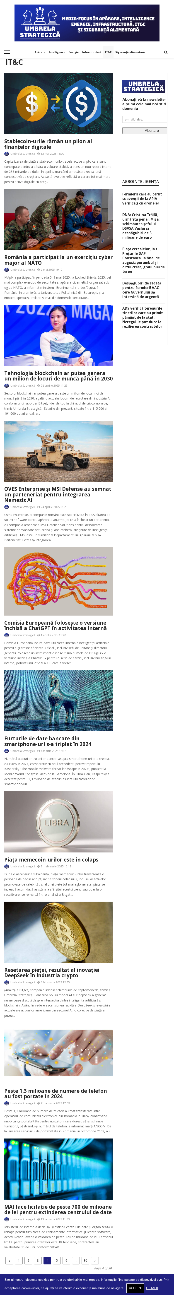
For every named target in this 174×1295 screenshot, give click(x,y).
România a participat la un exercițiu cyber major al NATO (58, 260)
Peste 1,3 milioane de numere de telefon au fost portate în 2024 (55, 1093)
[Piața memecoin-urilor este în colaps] (58, 821)
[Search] (166, 52)
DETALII (152, 1288)
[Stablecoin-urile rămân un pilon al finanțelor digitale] (58, 103)
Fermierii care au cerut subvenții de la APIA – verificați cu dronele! (142, 198)
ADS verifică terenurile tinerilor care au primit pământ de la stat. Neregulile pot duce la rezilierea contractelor (142, 317)
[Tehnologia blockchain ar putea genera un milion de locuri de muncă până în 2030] (58, 335)
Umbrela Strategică (22, 154)
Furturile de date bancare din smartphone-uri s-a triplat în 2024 (47, 741)
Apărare (40, 52)
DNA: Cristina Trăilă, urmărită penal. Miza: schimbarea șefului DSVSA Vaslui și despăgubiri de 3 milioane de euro (141, 226)
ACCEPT (135, 1288)
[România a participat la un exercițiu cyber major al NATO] (58, 219)
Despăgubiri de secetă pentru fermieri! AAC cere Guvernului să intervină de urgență (141, 290)
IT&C (108, 52)
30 (85, 1260)
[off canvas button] (7, 52)
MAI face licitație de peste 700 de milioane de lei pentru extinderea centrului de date (58, 1209)
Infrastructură (92, 52)
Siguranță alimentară (130, 52)
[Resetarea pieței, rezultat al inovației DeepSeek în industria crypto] (58, 932)
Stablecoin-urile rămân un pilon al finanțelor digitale (48, 144)
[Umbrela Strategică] (87, 23)
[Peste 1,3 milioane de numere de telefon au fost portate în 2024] (58, 1053)
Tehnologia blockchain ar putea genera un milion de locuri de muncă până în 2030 (58, 376)
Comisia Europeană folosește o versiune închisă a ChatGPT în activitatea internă (55, 625)
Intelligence (57, 52)
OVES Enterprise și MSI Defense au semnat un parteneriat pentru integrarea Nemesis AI (57, 494)
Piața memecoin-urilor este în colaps (51, 860)
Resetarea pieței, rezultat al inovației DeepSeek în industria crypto (51, 972)
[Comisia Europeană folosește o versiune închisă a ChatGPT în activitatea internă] (58, 581)
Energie (74, 52)
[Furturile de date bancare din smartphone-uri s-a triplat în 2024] (58, 701)
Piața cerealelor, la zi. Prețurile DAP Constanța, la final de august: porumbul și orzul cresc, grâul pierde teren (143, 260)
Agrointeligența (140, 181)
